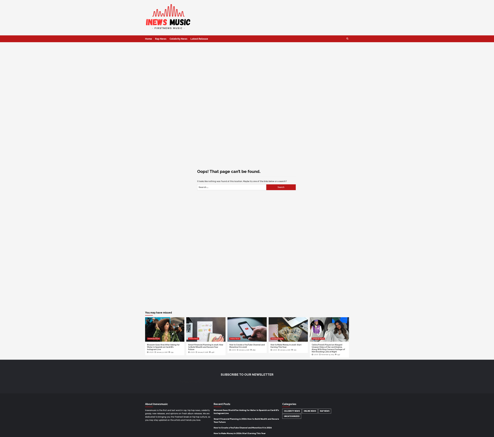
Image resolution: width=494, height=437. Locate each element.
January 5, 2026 (244, 350)
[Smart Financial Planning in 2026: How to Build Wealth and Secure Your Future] (206, 329)
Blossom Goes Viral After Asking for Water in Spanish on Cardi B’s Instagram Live (163, 347)
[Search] (347, 38)
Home (148, 38)
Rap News (160, 38)
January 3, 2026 (285, 350)
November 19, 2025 (327, 354)
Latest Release (199, 38)
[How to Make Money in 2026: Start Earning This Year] (288, 329)
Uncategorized (277, 338)
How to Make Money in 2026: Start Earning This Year (240, 433)
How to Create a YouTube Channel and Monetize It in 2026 (243, 428)
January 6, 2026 (203, 352)
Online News (193, 338)
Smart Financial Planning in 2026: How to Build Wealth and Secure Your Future (205, 347)
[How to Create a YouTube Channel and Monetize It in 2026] (247, 329)
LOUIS (151, 352)
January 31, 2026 (162, 352)
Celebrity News (178, 38)
